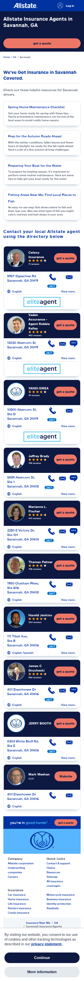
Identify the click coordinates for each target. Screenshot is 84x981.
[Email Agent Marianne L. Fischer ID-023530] (60, 533)
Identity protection (59, 903)
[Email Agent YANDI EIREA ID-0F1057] (68, 412)
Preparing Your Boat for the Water (34, 165)
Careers (13, 876)
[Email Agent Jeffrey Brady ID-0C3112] (60, 480)
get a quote (55, 44)
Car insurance (17, 894)
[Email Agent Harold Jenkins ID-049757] (68, 639)
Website (65, 776)
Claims (51, 867)
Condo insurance (18, 912)
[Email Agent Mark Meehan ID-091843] (68, 797)
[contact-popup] (71, 346)
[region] (42, 954)
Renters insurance (19, 908)
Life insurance (17, 903)
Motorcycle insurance (61, 894)
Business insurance (59, 899)
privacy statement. (46, 944)
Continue (42, 958)
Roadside (53, 908)
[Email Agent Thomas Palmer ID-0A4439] (68, 586)
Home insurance (18, 899)
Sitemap (52, 876)
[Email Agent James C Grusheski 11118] (60, 692)
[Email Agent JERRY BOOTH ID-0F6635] (68, 744)
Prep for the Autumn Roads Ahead (34, 136)
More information (42, 972)
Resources (53, 872)
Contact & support (58, 863)
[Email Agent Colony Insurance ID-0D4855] (68, 279)
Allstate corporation (21, 863)
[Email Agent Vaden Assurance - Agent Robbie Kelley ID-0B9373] (60, 345)
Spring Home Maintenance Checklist (36, 107)
